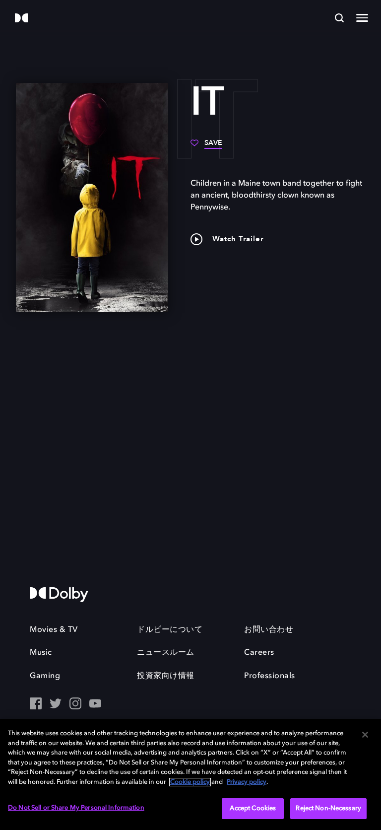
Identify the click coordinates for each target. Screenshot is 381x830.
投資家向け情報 (165, 676)
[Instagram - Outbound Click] (75, 704)
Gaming (45, 676)
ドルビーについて (169, 630)
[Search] (339, 18)
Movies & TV (54, 630)
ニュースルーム (165, 653)
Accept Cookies (253, 808)
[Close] (365, 735)
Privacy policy (246, 782)
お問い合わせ (268, 630)
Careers (259, 653)
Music (41, 653)
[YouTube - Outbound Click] (95, 704)
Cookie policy (190, 782)
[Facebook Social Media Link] (36, 704)
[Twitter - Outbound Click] (56, 704)
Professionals (269, 676)
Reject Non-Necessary (328, 808)
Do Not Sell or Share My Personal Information (76, 808)
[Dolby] (21, 18)
